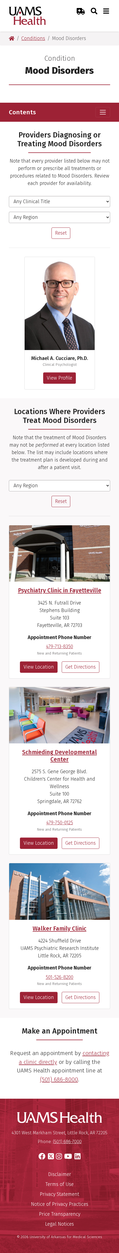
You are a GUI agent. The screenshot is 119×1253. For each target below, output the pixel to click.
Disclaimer (59, 1174)
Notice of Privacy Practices (59, 1204)
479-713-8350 (59, 646)
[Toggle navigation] (102, 112)
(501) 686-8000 (59, 1079)
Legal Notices (59, 1224)
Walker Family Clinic (59, 928)
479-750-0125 (59, 823)
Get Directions (80, 667)
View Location (39, 667)
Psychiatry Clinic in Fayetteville (59, 590)
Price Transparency (59, 1214)
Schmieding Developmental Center (59, 756)
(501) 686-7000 (67, 1141)
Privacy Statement (59, 1194)
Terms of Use (59, 1184)
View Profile (59, 378)
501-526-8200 (59, 977)
